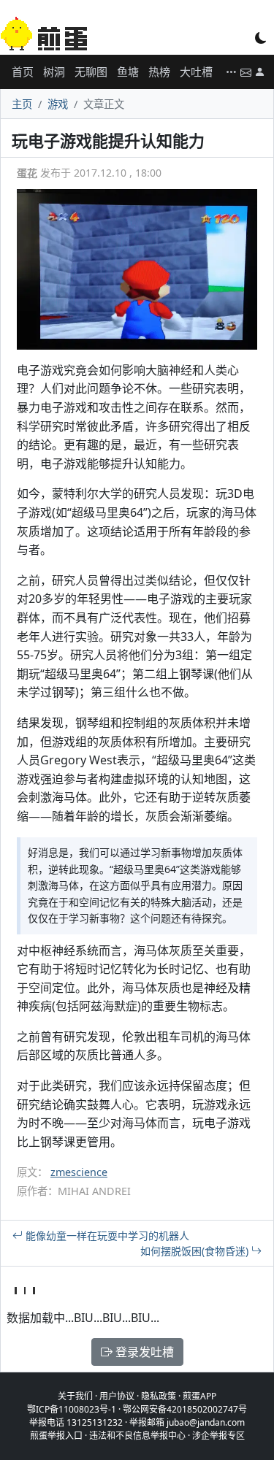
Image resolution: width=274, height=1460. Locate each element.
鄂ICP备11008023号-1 (71, 1409)
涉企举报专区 (218, 1435)
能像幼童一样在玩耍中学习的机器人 (106, 1235)
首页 (23, 71)
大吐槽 (196, 71)
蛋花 (27, 173)
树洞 (54, 71)
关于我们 (75, 1396)
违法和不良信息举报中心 (137, 1435)
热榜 (159, 71)
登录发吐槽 (143, 1352)
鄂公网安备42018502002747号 (185, 1409)
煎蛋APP (199, 1396)
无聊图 (91, 71)
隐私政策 (158, 1396)
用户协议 (116, 1396)
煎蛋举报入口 (56, 1435)
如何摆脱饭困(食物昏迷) (195, 1251)
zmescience (78, 1172)
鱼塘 (128, 71)
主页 (22, 104)
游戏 (57, 104)
